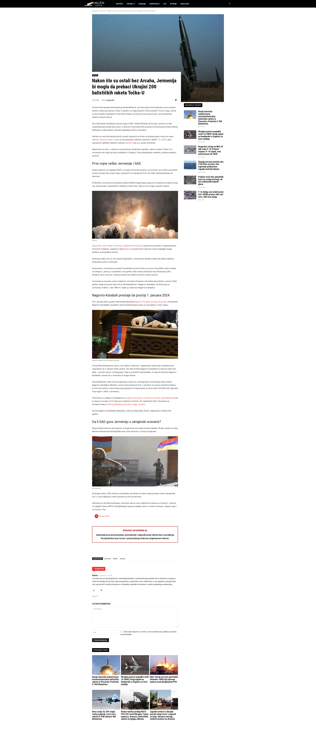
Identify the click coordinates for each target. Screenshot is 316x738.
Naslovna (95, 11)
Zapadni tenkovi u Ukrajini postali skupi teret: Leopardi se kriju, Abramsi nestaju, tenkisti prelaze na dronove (163, 715)
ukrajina (122, 558)
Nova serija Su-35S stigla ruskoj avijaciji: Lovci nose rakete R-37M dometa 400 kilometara (104, 715)
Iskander (129, 143)
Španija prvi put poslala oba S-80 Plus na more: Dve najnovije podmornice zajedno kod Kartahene (210, 165)
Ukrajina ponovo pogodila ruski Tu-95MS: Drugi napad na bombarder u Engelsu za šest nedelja (135, 680)
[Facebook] (94, 550)
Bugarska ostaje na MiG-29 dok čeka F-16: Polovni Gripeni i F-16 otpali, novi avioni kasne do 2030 (210, 150)
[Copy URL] (128, 550)
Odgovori (95, 596)
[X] (100, 550)
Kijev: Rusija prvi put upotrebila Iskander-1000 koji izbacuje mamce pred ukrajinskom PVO (164, 679)
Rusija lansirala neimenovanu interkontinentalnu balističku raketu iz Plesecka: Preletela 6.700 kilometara (105, 680)
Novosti (102, 11)
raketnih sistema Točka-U (103, 139)
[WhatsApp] (105, 550)
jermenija (107, 558)
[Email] (111, 550)
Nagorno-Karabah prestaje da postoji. (151, 302)
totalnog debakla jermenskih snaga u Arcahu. (126, 404)
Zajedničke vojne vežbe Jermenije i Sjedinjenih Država (116, 246)
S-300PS (163, 139)
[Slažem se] (94, 590)
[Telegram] (117, 550)
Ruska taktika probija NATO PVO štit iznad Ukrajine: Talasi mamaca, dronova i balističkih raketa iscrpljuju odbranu (134, 715)
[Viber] (122, 550)
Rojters (127, 249)
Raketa (115, 558)
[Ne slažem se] (101, 590)
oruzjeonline (110, 100)
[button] (230, 4)
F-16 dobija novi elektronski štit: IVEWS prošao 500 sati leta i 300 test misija (210, 194)
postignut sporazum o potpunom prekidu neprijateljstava (149, 398)
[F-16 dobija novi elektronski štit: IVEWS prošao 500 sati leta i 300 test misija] (190, 195)
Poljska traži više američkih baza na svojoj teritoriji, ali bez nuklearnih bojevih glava (210, 180)
